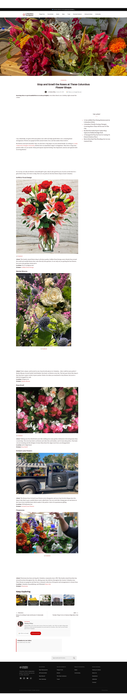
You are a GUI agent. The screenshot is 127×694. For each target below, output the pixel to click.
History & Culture (88, 14)
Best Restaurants (43, 670)
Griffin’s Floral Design (24, 177)
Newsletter (95, 676)
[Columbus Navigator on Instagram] (24, 678)
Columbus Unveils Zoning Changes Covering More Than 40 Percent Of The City (96, 126)
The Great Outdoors (77, 14)
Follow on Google (24, 633)
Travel (69, 14)
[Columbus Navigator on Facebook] (20, 678)
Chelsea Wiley (28, 623)
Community (97, 14)
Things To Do (42, 14)
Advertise (94, 679)
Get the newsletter (35, 633)
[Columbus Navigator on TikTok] (31, 678)
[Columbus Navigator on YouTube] (27, 678)
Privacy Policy (105, 690)
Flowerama (25, 586)
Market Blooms (21, 271)
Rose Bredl (20, 385)
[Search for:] (64, 658)
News (63, 14)
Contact (94, 682)
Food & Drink (50, 14)
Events (57, 14)
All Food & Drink (43, 673)
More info (48, 584)
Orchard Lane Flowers (24, 451)
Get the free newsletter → (69, 9)
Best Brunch (42, 676)
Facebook (20, 256)
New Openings (42, 679)
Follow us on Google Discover (74, 92)
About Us (94, 673)
